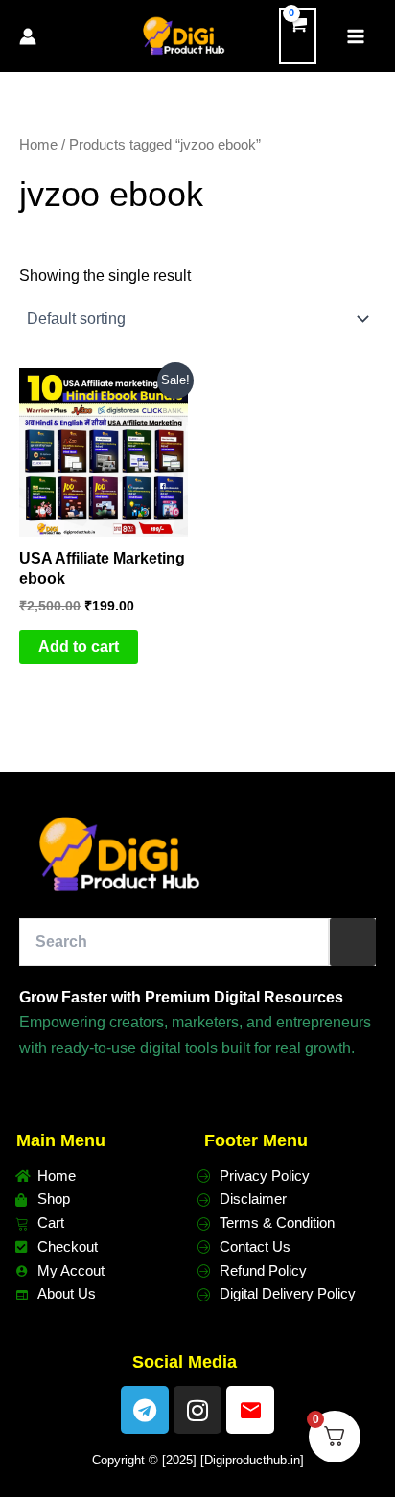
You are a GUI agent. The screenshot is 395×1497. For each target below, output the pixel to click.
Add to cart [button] (78, 646)
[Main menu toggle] (356, 35)
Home (38, 144)
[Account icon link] (27, 36)
